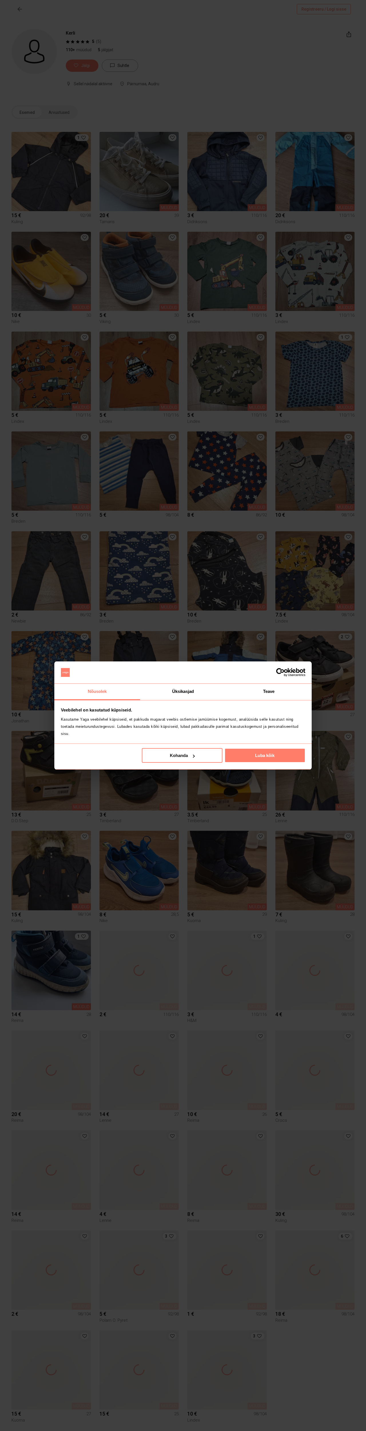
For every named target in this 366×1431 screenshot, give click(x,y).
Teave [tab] (269, 691)
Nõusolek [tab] (97, 691)
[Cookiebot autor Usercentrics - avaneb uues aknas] (280, 672)
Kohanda (179, 755)
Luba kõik (264, 755)
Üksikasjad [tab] (183, 691)
